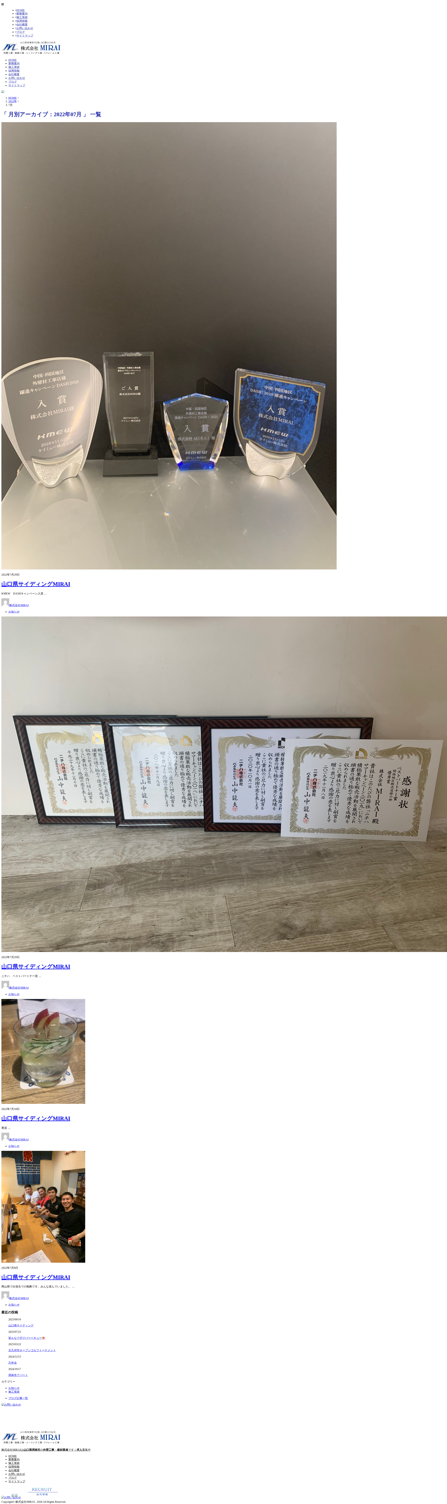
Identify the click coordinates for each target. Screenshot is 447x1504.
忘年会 (12, 1362)
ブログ (20, 31)
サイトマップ (24, 35)
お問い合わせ (24, 28)
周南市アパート (18, 1375)
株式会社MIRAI (19, 605)
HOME (20, 10)
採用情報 (22, 20)
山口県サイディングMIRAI (35, 584)
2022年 (12, 101)
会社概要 (22, 24)
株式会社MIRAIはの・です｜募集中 (46, 1449)
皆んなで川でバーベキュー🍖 (26, 1337)
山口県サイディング (21, 1325)
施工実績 (22, 17)
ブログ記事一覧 (18, 1398)
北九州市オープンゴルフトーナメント (32, 1350)
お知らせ (14, 611)
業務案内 (22, 13)
